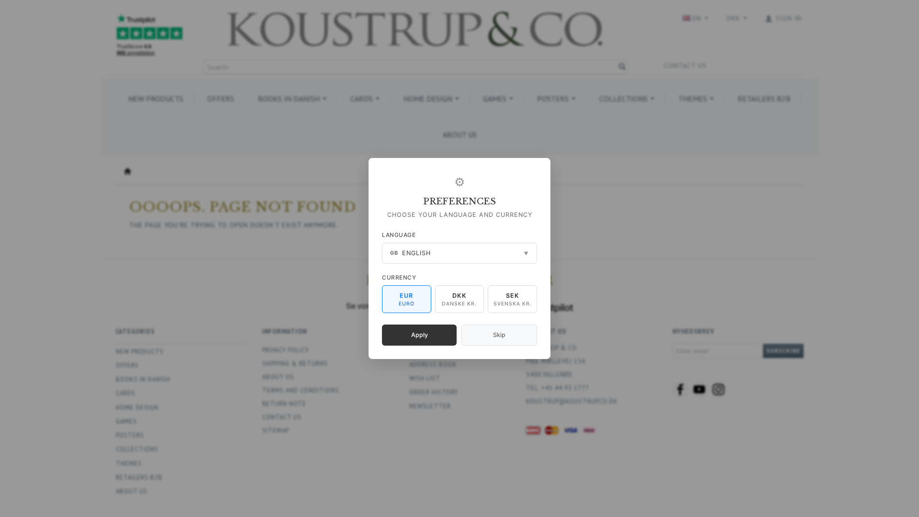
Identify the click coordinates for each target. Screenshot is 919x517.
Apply (419, 334)
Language (398, 234)
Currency (399, 277)
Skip (499, 334)
